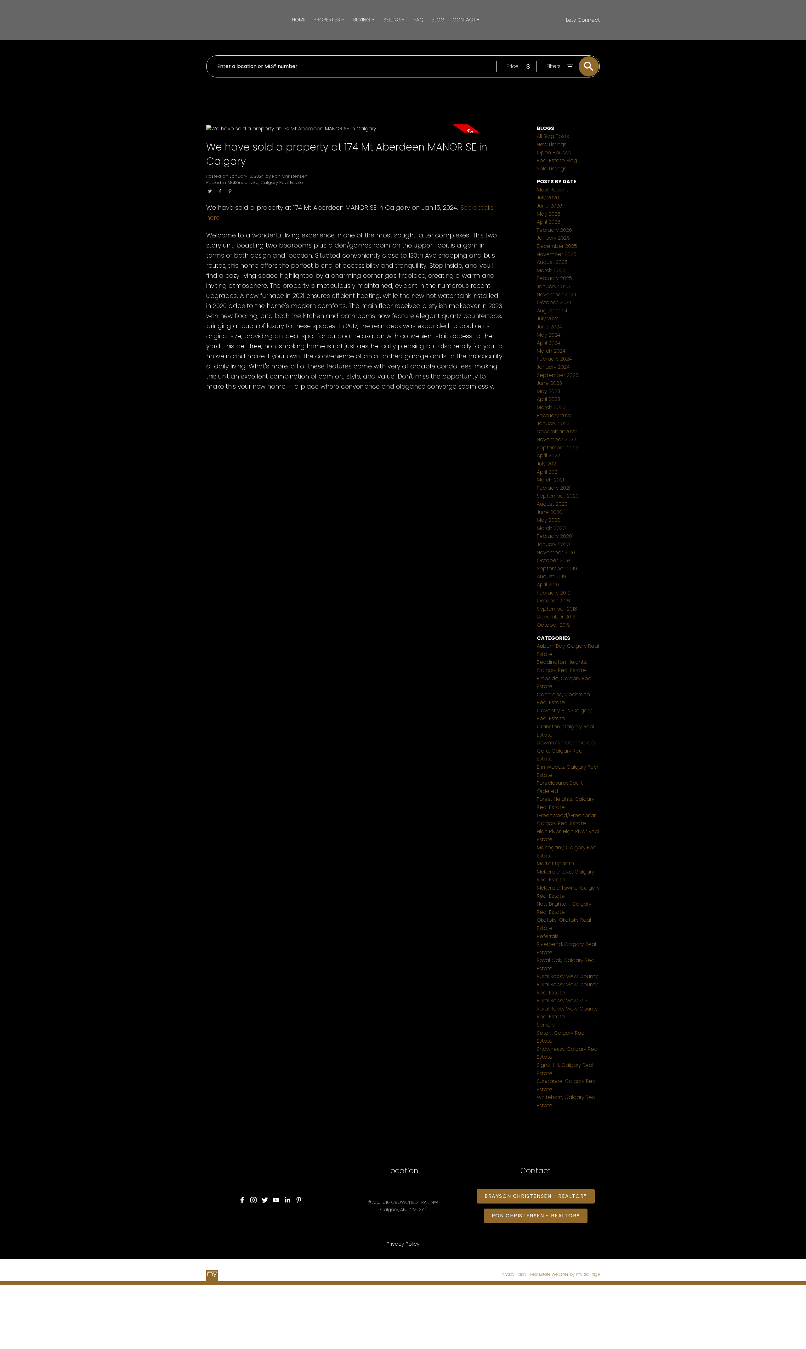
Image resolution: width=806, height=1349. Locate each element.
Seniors (546, 1024)
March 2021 (550, 479)
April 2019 (548, 584)
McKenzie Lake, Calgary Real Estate (265, 182)
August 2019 (551, 576)
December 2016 (556, 616)
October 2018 (553, 600)
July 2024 (548, 318)
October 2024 (554, 302)
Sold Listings (551, 168)
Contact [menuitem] (463, 19)
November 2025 (556, 254)
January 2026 (553, 238)
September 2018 (557, 608)
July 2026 (548, 197)
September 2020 (558, 495)
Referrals (548, 936)
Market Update (555, 863)
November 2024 (556, 294)
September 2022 (557, 447)
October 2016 (553, 625)
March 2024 (551, 351)
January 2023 (553, 423)
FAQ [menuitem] (418, 19)
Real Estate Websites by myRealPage (565, 1274)
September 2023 (557, 375)
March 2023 (551, 407)
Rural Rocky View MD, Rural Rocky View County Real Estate (567, 1008)
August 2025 (552, 262)
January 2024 (553, 367)
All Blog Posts (553, 136)
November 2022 (556, 439)
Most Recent (552, 189)
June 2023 (549, 383)
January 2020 (553, 544)
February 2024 (554, 358)
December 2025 (557, 246)
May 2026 (548, 214)
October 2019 (553, 560)
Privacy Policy (513, 1274)
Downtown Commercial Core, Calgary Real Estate (566, 750)
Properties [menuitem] (327, 19)
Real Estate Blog (557, 160)
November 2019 (556, 552)
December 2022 (557, 431)
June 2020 (549, 512)
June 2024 (549, 326)
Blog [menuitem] (438, 19)
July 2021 (547, 463)
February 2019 (553, 592)
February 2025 (554, 278)
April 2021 (548, 471)
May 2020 (548, 520)
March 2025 (551, 270)
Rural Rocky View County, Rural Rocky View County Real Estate (567, 984)
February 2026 (554, 230)
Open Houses (554, 152)
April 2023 (548, 399)
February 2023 (554, 415)
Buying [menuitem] (361, 19)
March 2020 (551, 528)
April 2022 (548, 455)
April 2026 (548, 221)
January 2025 (553, 286)
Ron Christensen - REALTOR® (536, 1216)
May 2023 (548, 391)
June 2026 (549, 205)
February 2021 (553, 488)
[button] (242, 1200)
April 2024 (548, 342)
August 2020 (552, 504)
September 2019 (557, 568)
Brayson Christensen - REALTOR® (536, 1196)
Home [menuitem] (299, 19)
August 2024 (552, 310)
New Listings (551, 144)
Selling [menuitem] (392, 19)
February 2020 (554, 536)
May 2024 (548, 335)
